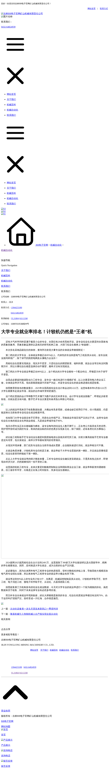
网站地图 (5, 726)
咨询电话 (5, 755)
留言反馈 (5, 766)
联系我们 (5, 286)
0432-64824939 (8, 27)
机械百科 (5, 275)
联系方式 (104, 9)
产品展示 (5, 745)
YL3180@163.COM (19, 673)
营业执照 (5, 711)
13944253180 (16, 308)
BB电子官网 (42, 245)
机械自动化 (56, 245)
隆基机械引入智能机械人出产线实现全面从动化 (34, 614)
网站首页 (92, 9)
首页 (3, 734)
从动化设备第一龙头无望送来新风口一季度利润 (34, 609)
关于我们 (5, 270)
